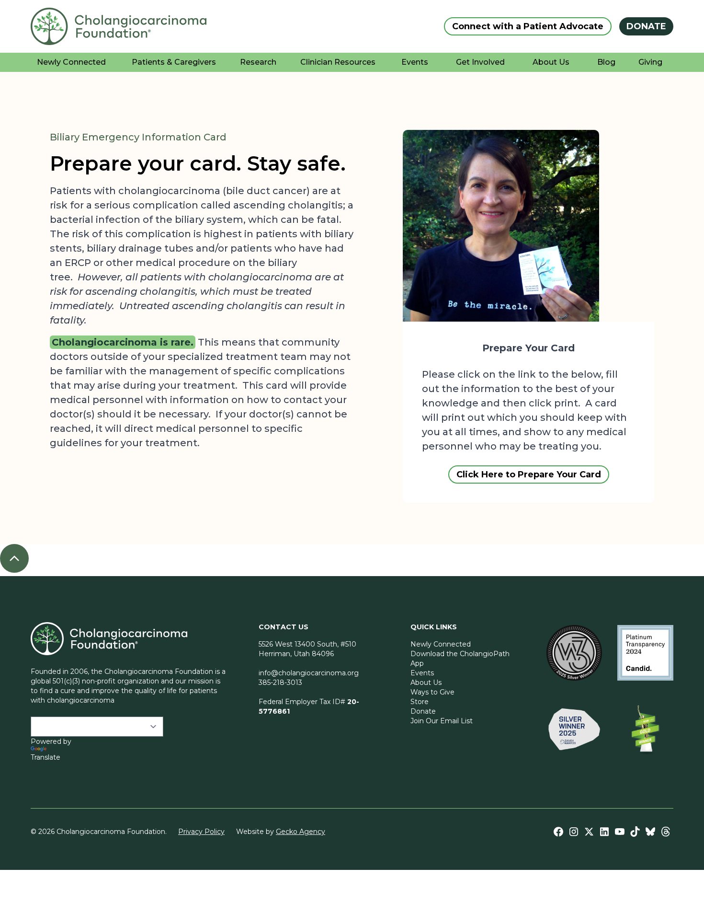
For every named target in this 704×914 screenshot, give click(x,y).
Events (422, 673)
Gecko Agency (300, 831)
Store (419, 701)
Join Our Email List (441, 721)
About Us (426, 682)
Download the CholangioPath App (460, 658)
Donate (423, 711)
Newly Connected (440, 644)
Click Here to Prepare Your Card (528, 474)
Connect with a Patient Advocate (527, 26)
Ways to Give (432, 692)
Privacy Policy (201, 831)
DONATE (646, 26)
